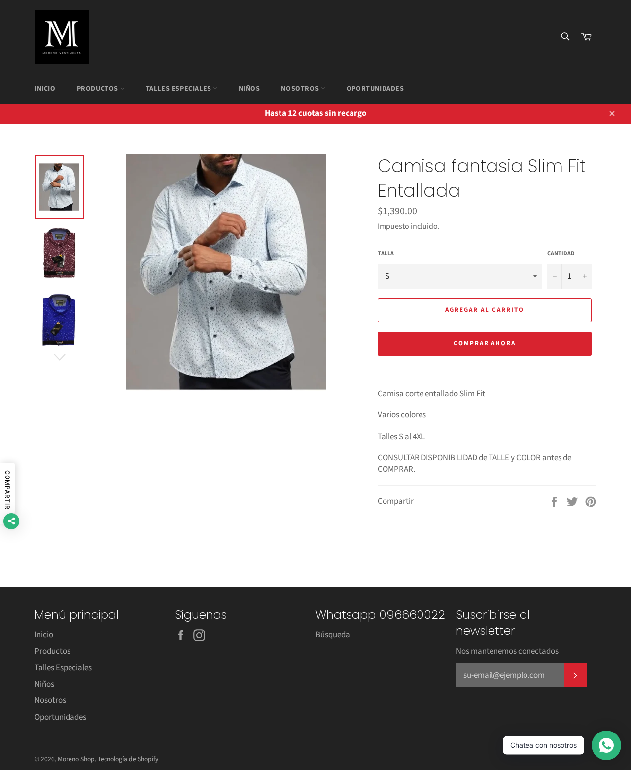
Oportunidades (375, 89)
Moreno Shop (76, 759)
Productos (98, 89)
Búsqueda (333, 635)
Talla (386, 253)
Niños (249, 89)
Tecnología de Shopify (128, 759)
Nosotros (300, 89)
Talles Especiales (179, 89)
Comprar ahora (485, 343)
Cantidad (561, 253)
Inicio (45, 89)
